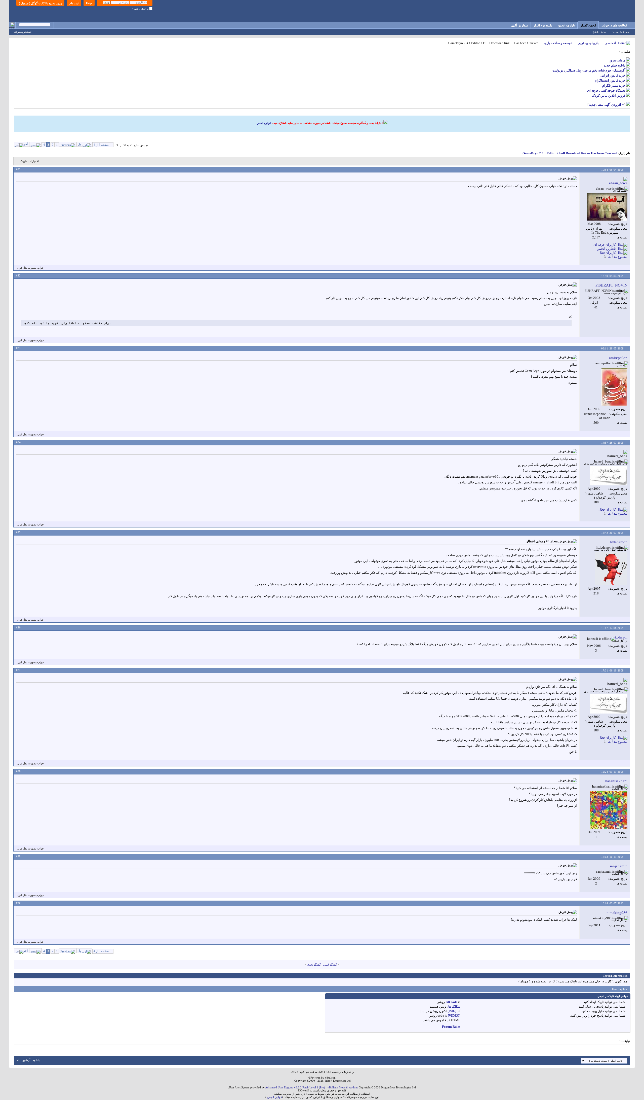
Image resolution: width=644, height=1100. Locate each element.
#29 (18, 856)
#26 (18, 627)
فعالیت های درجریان (614, 25)
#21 (18, 169)
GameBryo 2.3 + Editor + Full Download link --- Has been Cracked (569, 153)
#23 (18, 347)
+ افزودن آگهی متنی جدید (606, 105)
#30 (18, 902)
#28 (18, 771)
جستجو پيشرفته (23, 31)
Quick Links (599, 31)
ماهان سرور (617, 60)
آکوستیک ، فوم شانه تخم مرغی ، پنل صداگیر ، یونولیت (588, 70)
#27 (18, 669)
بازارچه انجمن (566, 25)
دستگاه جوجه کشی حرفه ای (606, 90)
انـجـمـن (610, 43)
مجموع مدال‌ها (617, 257)
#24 (18, 442)
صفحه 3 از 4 (101, 145)
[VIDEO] (454, 1015)
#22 (18, 275)
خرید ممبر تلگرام (613, 85)
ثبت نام (73, 3)
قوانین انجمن (264, 122)
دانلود (36, 1060)
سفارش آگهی (519, 25)
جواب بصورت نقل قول (30, 267)
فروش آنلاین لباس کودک (608, 95)
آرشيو (26, 1060)
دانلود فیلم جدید (614, 65)
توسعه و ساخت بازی (558, 43)
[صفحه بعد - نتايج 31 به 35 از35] (35, 144)
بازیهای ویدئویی (588, 43)
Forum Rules (451, 1026)
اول (80, 144)
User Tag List (619, 988)
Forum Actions (620, 31)
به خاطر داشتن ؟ (140, 9)
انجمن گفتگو (588, 25)
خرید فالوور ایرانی (612, 75)
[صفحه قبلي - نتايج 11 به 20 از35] (67, 144)
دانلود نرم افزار (543, 25)
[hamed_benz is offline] (608, 475)
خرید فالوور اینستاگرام (610, 80)
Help (89, 3)
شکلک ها (454, 1006)
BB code (451, 1002)
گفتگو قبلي (330, 964)
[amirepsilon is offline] (614, 387)
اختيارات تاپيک (29, 161)
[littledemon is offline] (611, 568)
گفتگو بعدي (314, 964)
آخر (25, 144)
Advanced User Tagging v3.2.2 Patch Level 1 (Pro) (295, 1087)
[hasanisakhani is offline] (608, 810)
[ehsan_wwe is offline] (607, 207)
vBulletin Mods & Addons (343, 1087)
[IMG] (452, 1011)
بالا (18, 1060)
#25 (18, 532)
